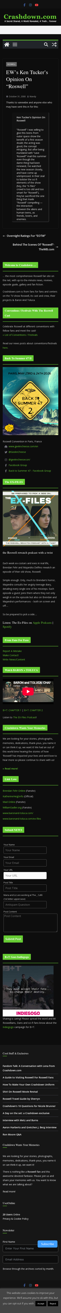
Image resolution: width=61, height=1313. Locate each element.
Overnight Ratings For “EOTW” (26, 236)
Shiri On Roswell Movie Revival (20, 1091)
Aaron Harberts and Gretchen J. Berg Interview (29, 1127)
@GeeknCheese (17, 452)
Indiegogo (8, 1027)
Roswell (11, 64)
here (5, 347)
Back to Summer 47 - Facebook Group (30, 470)
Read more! (9, 1191)
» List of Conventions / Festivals (20, 334)
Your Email (9, 857)
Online (11, 1214)
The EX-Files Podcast (24, 717)
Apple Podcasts (42, 622)
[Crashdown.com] (7, 44)
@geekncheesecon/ (19, 459)
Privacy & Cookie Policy (15, 1218)
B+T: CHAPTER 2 (33, 710)
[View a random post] (54, 44)
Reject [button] (53, 1303)
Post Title (8, 882)
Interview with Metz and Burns (20, 1120)
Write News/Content (14, 659)
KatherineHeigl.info (13, 796)
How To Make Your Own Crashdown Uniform (28, 1084)
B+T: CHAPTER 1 (12, 710)
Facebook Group (18, 465)
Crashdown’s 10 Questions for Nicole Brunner (29, 1106)
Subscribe (47, 1244)
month (49, 1268)
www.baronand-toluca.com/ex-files (22, 818)
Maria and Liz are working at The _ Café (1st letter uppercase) (23, 897)
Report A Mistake (12, 651)
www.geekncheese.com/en (23, 446)
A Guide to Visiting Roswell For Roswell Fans (28, 1077)
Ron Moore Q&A (12, 1134)
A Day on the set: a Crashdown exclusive (26, 1113)
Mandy (33, 96)
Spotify (7, 627)
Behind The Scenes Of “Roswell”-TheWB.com (33, 247)
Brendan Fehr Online (14, 790)
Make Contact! (11, 655)
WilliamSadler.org (12, 807)
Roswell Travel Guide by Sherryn (21, 1098)
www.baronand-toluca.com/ (18, 813)
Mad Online (9, 801)
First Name (9, 1241)
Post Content (10, 911)
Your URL (8, 869)
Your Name (9, 844)
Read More (30, 1308)
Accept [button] (40, 1303)
